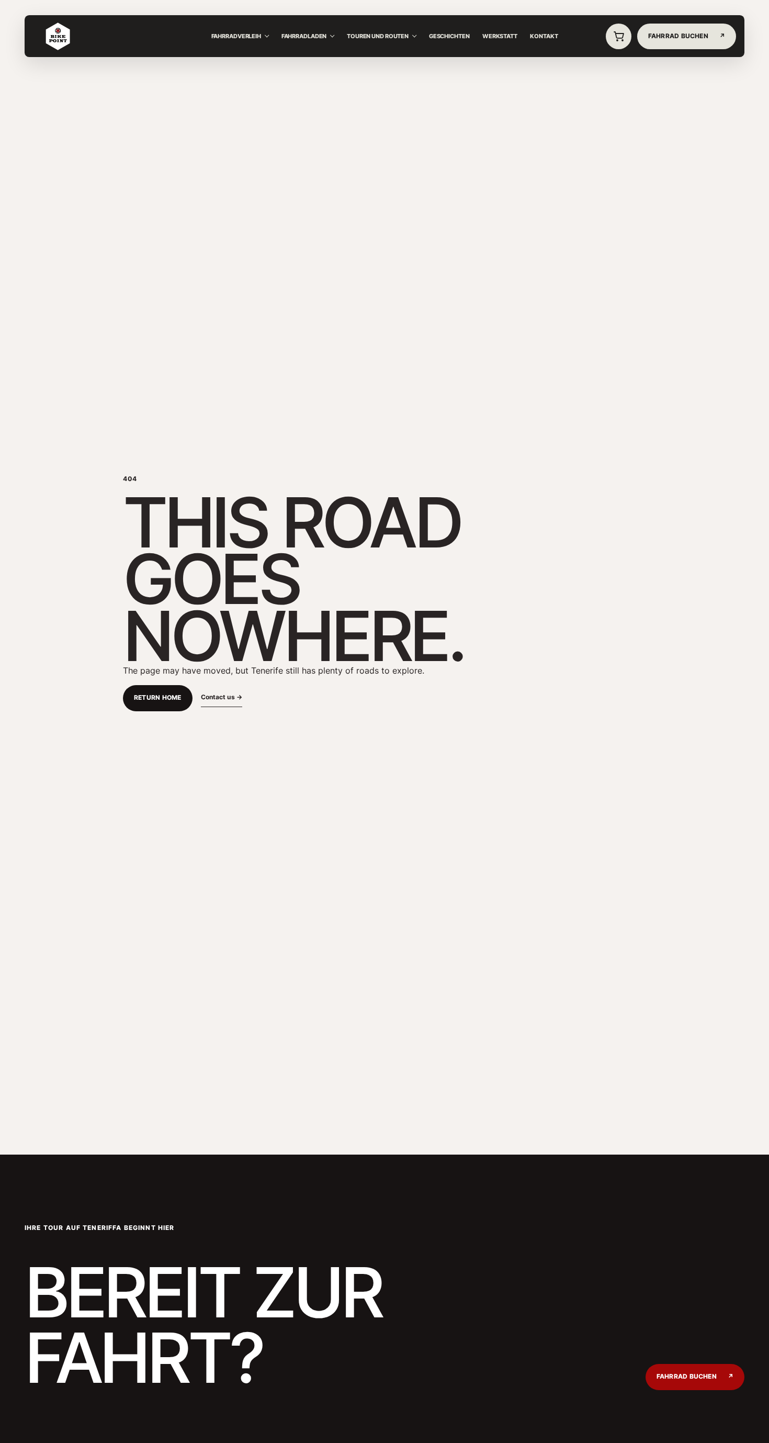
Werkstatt (499, 36)
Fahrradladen (304, 36)
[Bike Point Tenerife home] (57, 37)
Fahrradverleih (236, 36)
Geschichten (449, 36)
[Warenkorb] (619, 37)
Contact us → (221, 697)
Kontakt (544, 36)
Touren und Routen (378, 36)
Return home (158, 697)
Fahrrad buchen (695, 1376)
